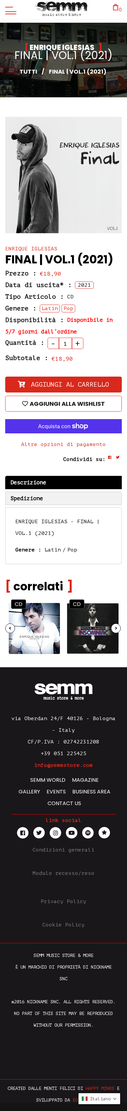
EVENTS (56, 791)
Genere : (20, 308)
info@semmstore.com (63, 765)
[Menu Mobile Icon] (9, 10)
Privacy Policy (63, 901)
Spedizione (26, 498)
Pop (72, 550)
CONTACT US (64, 803)
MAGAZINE (85, 780)
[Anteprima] (49, 612)
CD (18, 604)
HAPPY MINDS (100, 1088)
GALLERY (29, 791)
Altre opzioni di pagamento (63, 444)
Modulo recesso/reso (63, 873)
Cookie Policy (63, 925)
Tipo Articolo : (34, 296)
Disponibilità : (34, 320)
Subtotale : (26, 358)
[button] (99, 1098)
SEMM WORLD (47, 780)
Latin (53, 550)
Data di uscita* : (38, 285)
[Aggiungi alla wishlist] (49, 624)
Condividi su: (84, 459)
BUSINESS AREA (91, 791)
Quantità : (24, 342)
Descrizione (28, 482)
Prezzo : (20, 273)
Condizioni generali (63, 850)
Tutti (28, 71)
